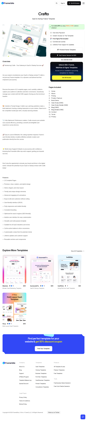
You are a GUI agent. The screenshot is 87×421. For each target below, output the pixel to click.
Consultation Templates (42, 387)
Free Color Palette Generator (62, 386)
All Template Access (59, 366)
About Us (21, 366)
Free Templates (58, 373)
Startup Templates (41, 370)
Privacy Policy (23, 397)
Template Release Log (25, 380)
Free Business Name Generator (62, 383)
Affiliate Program (24, 377)
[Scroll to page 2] (25, 54)
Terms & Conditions (24, 400)
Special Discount (23, 383)
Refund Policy (23, 404)
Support (21, 373)
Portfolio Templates (41, 377)
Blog (20, 370)
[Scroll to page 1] (23, 54)
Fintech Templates (41, 383)
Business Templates (41, 373)
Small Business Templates (43, 380)
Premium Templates (59, 370)
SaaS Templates (40, 366)
